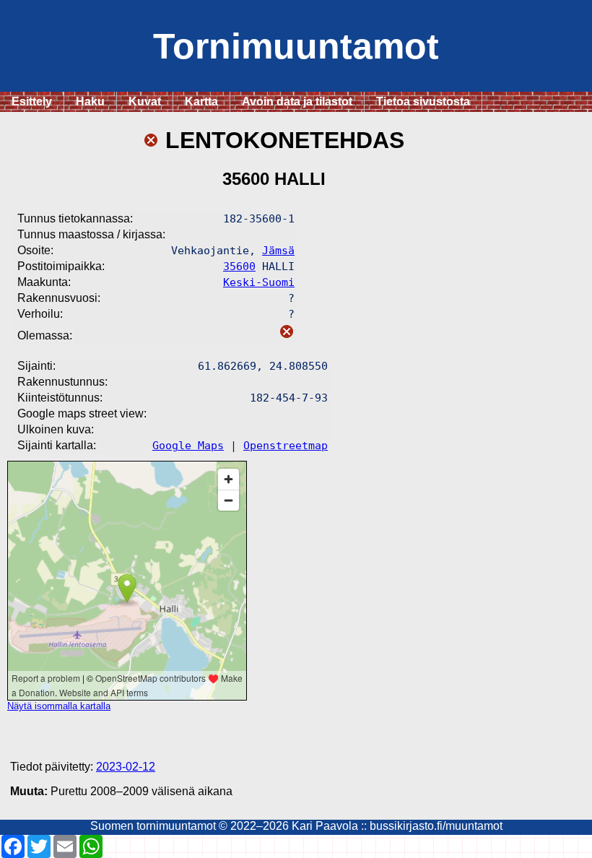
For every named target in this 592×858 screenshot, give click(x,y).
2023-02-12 (125, 766)
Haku (90, 101)
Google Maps (188, 445)
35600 (239, 266)
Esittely (32, 101)
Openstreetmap (285, 445)
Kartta (201, 101)
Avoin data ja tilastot (297, 101)
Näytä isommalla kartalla (58, 706)
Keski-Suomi (259, 282)
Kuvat (145, 101)
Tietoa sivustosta (423, 101)
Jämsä (278, 250)
